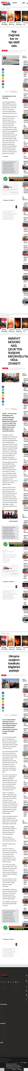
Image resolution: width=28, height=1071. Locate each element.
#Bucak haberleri (6, 560)
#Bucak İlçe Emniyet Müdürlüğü (9, 556)
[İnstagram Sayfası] (6, 982)
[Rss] (14, 982)
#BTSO (4, 553)
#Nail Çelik (5, 550)
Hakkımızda (3, 987)
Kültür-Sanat (3, 1021)
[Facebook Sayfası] (1, 982)
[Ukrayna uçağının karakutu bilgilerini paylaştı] (10, 683)
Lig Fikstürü (3, 1033)
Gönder (16, 206)
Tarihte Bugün (4, 1034)
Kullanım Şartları (16, 987)
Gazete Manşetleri (5, 1041)
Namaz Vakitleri (4, 1029)
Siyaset (2, 1009)
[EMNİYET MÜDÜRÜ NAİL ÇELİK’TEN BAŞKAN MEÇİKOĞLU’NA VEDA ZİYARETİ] (10, 377)
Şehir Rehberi (4, 1039)
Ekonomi (3, 1010)
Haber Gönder (16, 990)
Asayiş (2, 1015)
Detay (14, 1069)
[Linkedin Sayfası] (11, 982)
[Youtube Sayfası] (9, 982)
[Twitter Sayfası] (4, 982)
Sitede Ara (3, 1045)
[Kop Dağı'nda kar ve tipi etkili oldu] (10, 60)
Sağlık (2, 1018)
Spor (2, 1012)
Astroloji (2, 1052)
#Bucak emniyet (6, 559)
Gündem (14, 2)
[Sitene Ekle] (19, 982)
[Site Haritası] (16, 982)
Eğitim (2, 1017)
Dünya (2, 1014)
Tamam (20, 1069)
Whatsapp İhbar (16, 988)
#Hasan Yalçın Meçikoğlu (8, 551)
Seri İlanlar (3, 1037)
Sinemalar (3, 1036)
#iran (4, 933)
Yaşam (7, 633)
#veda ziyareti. (6, 562)
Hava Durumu (4, 1026)
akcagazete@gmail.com (11, 189)
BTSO (12, 440)
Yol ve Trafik (3, 1028)
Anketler (3, 1047)
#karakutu (8, 933)
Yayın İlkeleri (3, 988)
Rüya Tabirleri (4, 1050)
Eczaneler (3, 1031)
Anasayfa (3, 8)
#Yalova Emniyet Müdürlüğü (9, 557)
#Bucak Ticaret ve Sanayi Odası (9, 554)
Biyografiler (3, 1049)
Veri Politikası (4, 990)
